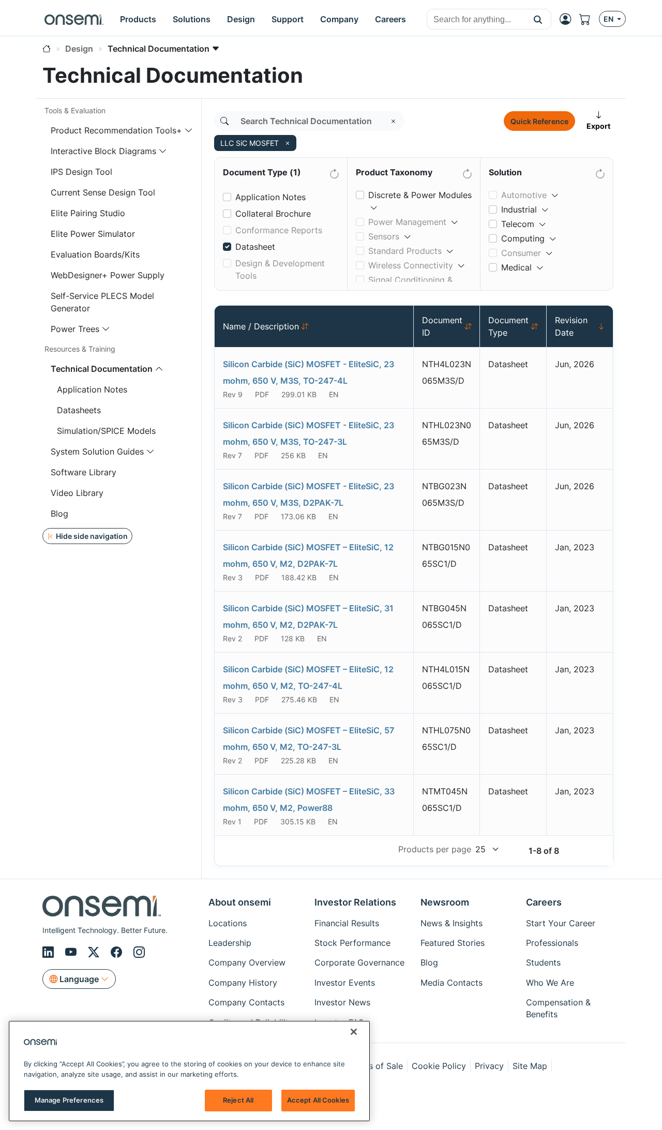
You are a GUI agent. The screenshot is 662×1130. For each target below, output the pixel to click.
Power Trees (75, 329)
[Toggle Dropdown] (374, 203)
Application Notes (92, 389)
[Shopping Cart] (589, 19)
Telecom (517, 224)
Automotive (524, 195)
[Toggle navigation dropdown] (189, 130)
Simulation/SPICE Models (106, 431)
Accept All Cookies (318, 1100)
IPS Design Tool (81, 172)
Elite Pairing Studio (88, 213)
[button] (538, 19)
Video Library (77, 493)
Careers (544, 902)
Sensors (383, 236)
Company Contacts (246, 1002)
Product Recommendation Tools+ (116, 130)
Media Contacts (451, 982)
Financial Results (346, 923)
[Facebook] (118, 952)
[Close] (353, 1031)
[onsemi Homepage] (74, 19)
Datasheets (79, 410)
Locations (227, 923)
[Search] (224, 121)
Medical (516, 267)
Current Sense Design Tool (103, 192)
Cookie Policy (439, 1066)
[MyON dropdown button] (568, 19)
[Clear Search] (393, 121)
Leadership (229, 943)
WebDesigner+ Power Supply (107, 275)
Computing (523, 238)
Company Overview (246, 962)
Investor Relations (355, 902)
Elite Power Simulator (93, 234)
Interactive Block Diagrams (103, 151)
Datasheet (255, 247)
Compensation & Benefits (558, 1008)
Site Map (530, 1066)
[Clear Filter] (333, 171)
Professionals (552, 943)
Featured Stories (452, 943)
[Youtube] (72, 952)
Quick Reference (539, 121)
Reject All (238, 1100)
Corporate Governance (359, 962)
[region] (189, 1071)
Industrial (519, 209)
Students (543, 962)
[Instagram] (139, 952)
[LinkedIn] (49, 952)
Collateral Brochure (273, 213)
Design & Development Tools (280, 269)
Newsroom (444, 902)
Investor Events (344, 982)
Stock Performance (352, 943)
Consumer (521, 253)
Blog (59, 513)
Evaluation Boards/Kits (95, 254)
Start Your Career (560, 923)
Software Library (83, 472)
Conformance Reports (278, 230)
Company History (242, 982)
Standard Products (405, 251)
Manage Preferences (69, 1100)
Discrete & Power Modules (420, 195)
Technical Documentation (102, 369)
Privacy (489, 1066)
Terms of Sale (376, 1066)
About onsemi (239, 902)
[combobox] (476, 19)
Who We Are (550, 982)
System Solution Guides (97, 451)
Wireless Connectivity (410, 265)
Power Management (407, 222)
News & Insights (451, 923)
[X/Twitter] (95, 952)
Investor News (342, 1002)
